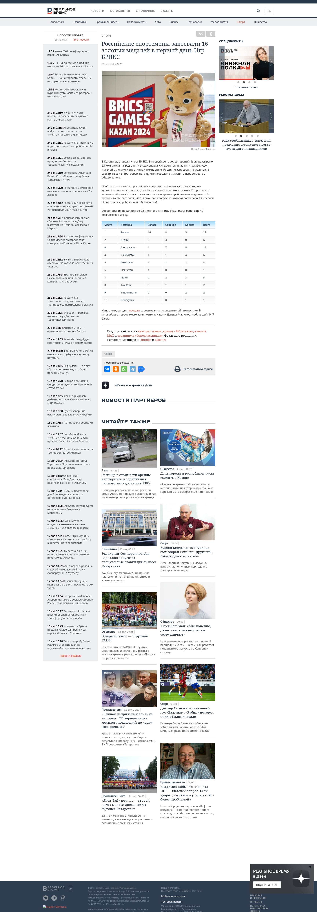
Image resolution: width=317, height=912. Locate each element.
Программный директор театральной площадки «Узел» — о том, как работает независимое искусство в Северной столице (187, 639)
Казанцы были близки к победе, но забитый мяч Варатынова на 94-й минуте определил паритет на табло (187, 719)
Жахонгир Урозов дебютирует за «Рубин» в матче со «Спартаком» (69, 399)
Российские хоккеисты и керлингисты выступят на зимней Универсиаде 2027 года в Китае (70, 206)
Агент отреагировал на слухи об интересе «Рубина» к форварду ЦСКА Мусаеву (70, 569)
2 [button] (244, 82)
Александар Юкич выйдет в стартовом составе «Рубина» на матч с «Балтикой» (67, 131)
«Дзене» (161, 340)
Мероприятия (220, 22)
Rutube (146, 340)
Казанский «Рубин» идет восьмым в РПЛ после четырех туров (70, 584)
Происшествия (112, 709)
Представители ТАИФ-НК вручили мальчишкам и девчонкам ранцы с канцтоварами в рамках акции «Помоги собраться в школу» (128, 647)
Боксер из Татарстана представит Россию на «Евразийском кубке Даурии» (69, 161)
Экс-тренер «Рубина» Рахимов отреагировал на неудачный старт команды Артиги (69, 644)
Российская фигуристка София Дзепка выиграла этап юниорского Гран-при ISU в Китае (70, 240)
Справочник (145, 10)
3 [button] (249, 82)
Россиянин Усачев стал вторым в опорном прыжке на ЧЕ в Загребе (70, 191)
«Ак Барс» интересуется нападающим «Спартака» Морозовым (70, 509)
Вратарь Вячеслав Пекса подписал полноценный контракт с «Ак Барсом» (67, 278)
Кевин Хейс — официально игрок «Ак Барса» (68, 53)
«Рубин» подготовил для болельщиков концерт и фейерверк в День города (68, 494)
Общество (260, 22)
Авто (158, 22)
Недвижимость (136, 22)
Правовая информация (258, 896)
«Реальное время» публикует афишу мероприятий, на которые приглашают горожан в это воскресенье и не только (187, 482)
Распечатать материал (198, 369)
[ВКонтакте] (200, 34)
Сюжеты (167, 10)
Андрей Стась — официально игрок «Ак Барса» (66, 329)
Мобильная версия (173, 896)
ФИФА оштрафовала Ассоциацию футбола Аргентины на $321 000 (70, 263)
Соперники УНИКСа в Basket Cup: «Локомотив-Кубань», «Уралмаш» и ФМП (69, 176)
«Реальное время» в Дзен (133, 385)
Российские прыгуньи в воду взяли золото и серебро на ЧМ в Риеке (70, 146)
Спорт (241, 22)
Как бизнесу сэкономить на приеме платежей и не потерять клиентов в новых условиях (129, 566)
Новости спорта (70, 35)
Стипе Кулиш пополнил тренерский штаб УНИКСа (70, 450)
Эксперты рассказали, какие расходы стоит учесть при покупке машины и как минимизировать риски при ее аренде (129, 486)
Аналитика (57, 22)
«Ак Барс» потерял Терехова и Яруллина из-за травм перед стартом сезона (68, 464)
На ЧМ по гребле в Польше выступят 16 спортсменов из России (70, 64)
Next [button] (271, 63)
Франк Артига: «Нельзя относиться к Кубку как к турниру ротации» (70, 354)
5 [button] (257, 136)
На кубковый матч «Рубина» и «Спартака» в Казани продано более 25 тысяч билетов (68, 437)
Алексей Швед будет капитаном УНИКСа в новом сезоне (69, 341)
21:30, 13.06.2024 (112, 63)
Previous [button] (222, 63)
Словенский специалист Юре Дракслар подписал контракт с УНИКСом (66, 479)
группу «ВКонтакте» (178, 331)
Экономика (80, 22)
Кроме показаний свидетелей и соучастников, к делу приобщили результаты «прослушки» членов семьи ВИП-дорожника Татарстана (128, 729)
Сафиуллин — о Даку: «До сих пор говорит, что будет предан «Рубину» (68, 369)
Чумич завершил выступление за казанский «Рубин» (69, 412)
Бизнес (174, 22)
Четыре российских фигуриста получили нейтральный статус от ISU (69, 384)
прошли (135, 310)
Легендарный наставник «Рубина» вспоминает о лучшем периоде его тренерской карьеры (186, 559)
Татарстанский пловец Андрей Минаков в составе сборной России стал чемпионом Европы (70, 599)
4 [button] (255, 82)
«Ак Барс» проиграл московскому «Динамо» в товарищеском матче (68, 316)
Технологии (194, 22)
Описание (256, 902)
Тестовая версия (171, 901)
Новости (97, 10)
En (269, 11)
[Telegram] (133, 369)
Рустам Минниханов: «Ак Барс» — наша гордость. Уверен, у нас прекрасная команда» (69, 78)
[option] (246, 63)
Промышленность (106, 22)
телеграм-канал (150, 331)
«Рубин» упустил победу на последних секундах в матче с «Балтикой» (67, 116)
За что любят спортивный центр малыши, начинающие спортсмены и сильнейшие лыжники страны (127, 811)
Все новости (81, 39)
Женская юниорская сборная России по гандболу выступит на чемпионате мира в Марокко (68, 223)
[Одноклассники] (210, 34)
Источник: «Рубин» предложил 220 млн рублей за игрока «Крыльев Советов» (67, 629)
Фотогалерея (120, 10)
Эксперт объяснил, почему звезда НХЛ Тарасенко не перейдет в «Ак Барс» (68, 554)
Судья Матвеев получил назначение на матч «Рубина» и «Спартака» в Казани (68, 524)
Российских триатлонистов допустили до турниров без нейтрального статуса (70, 301)
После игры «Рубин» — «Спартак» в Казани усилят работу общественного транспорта (69, 539)
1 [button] (238, 82)
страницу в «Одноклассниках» (140, 335)
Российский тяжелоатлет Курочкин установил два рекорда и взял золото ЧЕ (69, 93)
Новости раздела (70, 655)
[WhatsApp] (124, 369)
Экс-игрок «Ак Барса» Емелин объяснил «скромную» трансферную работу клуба (68, 614)
